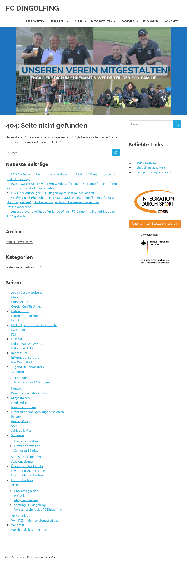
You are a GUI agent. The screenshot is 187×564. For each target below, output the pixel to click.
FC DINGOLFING (32, 8)
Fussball (58, 21)
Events (16, 320)
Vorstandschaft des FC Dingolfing (38, 509)
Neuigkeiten (35, 21)
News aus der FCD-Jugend (33, 382)
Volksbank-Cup (21, 515)
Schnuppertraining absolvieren (153, 172)
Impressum (19, 353)
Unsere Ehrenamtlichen (28, 470)
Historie (20, 495)
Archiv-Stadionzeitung (27, 292)
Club (78, 21)
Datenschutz (20, 311)
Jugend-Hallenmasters (27, 367)
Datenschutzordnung (26, 315)
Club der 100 (20, 301)
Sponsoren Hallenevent (28, 456)
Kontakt (171, 21)
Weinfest (17, 525)
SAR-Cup (17, 425)
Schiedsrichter (21, 430)
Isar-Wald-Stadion (23, 362)
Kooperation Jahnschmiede (30, 393)
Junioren (17, 371)
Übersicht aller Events (27, 466)
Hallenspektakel (23, 348)
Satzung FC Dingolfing (30, 505)
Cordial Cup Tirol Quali (27, 306)
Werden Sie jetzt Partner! (29, 529)
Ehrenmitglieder (26, 491)
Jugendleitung (24, 377)
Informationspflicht (25, 357)
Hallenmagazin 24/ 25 (26, 343)
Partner (127, 21)
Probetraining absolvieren (150, 167)
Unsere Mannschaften (27, 475)
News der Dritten (23, 407)
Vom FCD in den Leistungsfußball (35, 520)
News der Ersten (26, 441)
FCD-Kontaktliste (145, 163)
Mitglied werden (26, 500)
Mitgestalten (101, 21)
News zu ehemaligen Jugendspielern (37, 412)
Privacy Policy (20, 421)
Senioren (17, 435)
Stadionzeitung (22, 461)
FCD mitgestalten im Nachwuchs (34, 325)
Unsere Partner (22, 480)
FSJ (13, 334)
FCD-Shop (150, 21)
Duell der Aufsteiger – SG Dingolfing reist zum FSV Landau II (54, 193)
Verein (15, 484)
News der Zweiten (27, 446)
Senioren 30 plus (26, 450)
